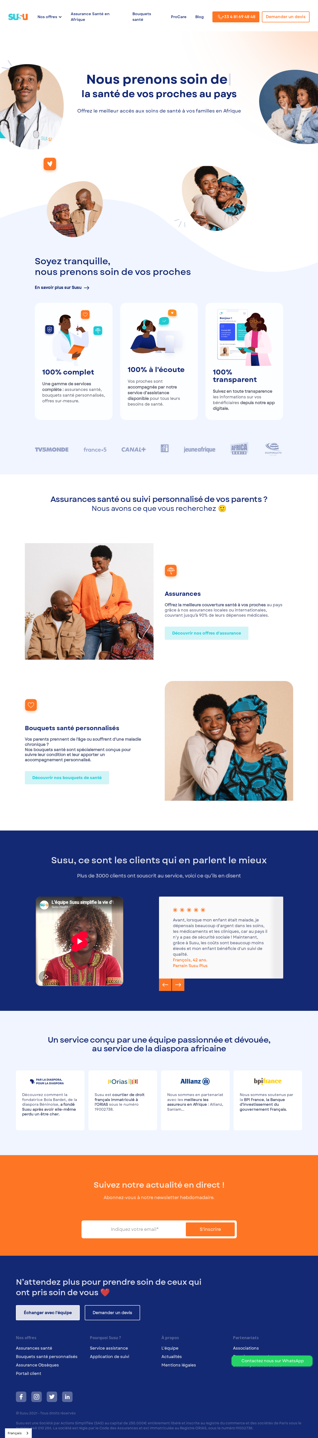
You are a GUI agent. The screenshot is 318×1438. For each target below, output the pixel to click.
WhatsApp (272, 1361)
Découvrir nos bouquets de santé (67, 783)
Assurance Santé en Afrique (90, 16)
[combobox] (18, 1433)
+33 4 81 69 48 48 (238, 17)
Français (15, 1433)
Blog (199, 17)
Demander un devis (286, 17)
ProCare (179, 17)
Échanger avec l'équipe (48, 1319)
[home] (20, 17)
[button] (50, 17)
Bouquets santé (141, 16)
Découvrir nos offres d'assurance (206, 639)
